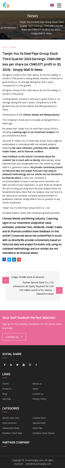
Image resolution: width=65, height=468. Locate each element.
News (13, 27)
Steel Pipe (37, 428)
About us (37, 383)
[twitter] (17, 364)
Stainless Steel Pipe (12, 433)
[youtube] (23, 364)
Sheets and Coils (10, 417)
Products (7, 388)
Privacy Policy (39, 398)
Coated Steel (39, 417)
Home (6, 27)
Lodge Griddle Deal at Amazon (27, 277)
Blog (4, 393)
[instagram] (30, 364)
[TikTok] (36, 364)
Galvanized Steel (10, 428)
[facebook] (4, 364)
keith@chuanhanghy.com (38, 463)
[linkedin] (11, 364)
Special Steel (38, 422)
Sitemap (6, 398)
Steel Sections (9, 422)
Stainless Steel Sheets (43, 433)
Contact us (12, 337)
